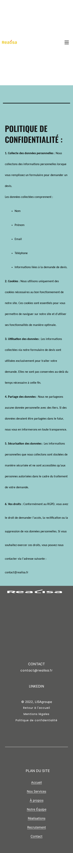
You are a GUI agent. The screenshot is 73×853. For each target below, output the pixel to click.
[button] (67, 42)
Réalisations (36, 818)
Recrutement (36, 827)
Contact (36, 836)
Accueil (36, 782)
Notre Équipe (36, 809)
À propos (36, 800)
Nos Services (36, 791)
